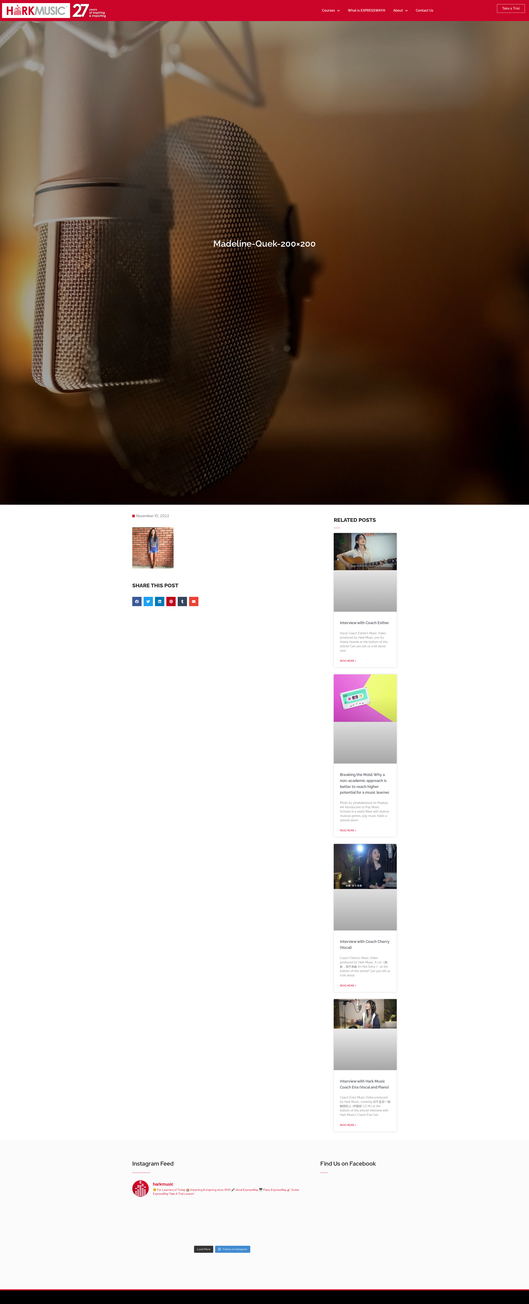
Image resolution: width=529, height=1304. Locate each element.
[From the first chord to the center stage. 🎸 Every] (258, 1211)
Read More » (348, 660)
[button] (137, 601)
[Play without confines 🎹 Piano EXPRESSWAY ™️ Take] (222, 1232)
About (398, 10)
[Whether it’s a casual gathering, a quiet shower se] (186, 1232)
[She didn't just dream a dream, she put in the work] (186, 1211)
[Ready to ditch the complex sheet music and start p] (149, 1211)
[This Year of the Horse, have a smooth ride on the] (222, 1211)
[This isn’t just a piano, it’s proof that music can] (258, 1232)
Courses (328, 10)
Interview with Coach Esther (364, 623)
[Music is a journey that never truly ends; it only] (295, 1232)
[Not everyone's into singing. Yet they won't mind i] (149, 1232)
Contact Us (424, 10)
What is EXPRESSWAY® (366, 10)
